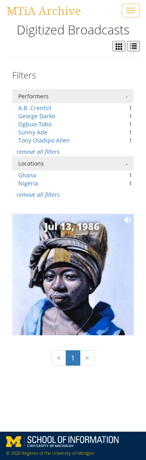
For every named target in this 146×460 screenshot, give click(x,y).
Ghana (27, 175)
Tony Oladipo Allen (44, 140)
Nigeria (28, 183)
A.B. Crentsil (35, 108)
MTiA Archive (43, 10)
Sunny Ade (32, 132)
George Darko (36, 116)
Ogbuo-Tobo (35, 124)
